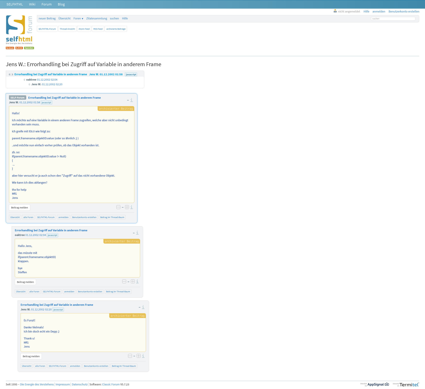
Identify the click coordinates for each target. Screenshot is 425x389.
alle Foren (28, 217)
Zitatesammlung (96, 18)
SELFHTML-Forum (47, 28)
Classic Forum (111, 384)
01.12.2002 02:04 (35, 235)
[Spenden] (29, 48)
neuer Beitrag (47, 18)
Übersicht (64, 18)
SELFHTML (14, 4)
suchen (114, 18)
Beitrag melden (19, 207)
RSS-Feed (98, 28)
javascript (46, 102)
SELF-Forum (17, 97)
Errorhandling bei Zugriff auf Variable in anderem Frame (64, 97)
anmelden (63, 217)
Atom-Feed (84, 28)
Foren (77, 18)
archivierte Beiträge (116, 28)
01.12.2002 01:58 (29, 102)
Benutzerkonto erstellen (84, 217)
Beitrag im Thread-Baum (112, 217)
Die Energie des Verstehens (37, 384)
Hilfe (125, 18)
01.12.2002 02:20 (41, 309)
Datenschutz (80, 384)
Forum (47, 4)
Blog (61, 4)
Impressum (63, 384)
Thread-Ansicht (67, 28)
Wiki (32, 4)
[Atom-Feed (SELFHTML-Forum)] (10, 48)
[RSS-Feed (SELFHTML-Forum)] (19, 48)
